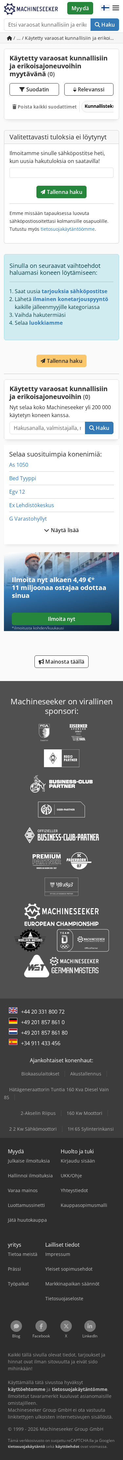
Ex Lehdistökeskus (31, 505)
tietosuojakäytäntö (26, 1446)
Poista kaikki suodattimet (46, 107)
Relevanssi (90, 89)
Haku (107, 24)
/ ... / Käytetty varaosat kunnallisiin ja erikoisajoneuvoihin (65, 38)
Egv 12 (17, 491)
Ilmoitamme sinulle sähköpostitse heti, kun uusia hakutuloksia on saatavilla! (57, 157)
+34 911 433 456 (40, 1043)
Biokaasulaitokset (40, 1074)
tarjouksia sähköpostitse (74, 291)
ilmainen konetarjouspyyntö (70, 299)
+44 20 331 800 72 (43, 1011)
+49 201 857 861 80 (44, 1032)
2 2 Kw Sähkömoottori (33, 1129)
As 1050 (18, 464)
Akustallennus (85, 1074)
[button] (116, 8)
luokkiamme (46, 322)
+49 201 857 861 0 (43, 1022)
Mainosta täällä (64, 661)
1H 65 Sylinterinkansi (91, 1129)
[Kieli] (105, 8)
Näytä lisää (64, 530)
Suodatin (37, 89)
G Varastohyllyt (28, 518)
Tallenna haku (63, 192)
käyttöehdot (67, 1446)
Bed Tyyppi (22, 478)
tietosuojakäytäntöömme (68, 229)
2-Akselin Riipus (38, 1113)
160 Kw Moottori (84, 1113)
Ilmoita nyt (61, 619)
